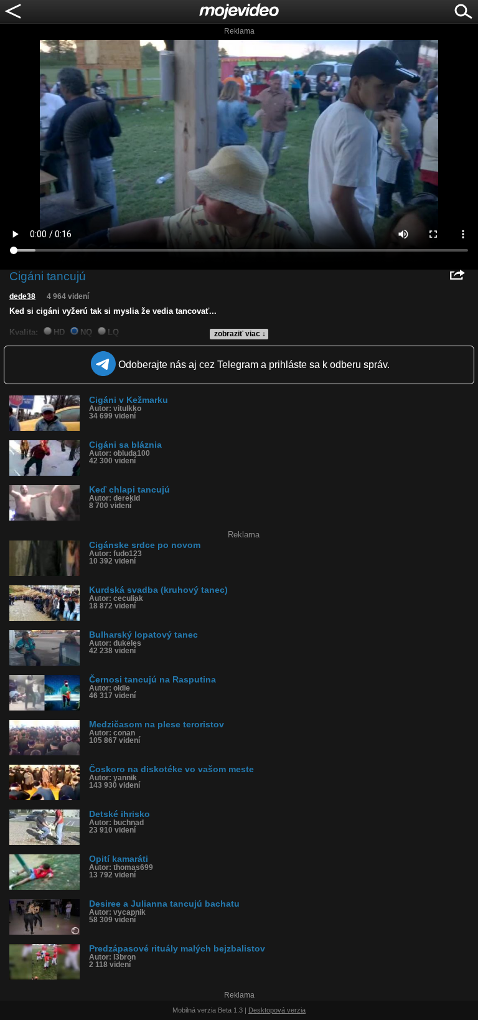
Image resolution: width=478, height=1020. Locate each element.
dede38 (22, 296)
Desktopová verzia (277, 1010)
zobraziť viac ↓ (240, 333)
